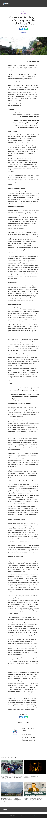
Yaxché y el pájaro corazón (31, 776)
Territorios (23, 13)
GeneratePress (33, 816)
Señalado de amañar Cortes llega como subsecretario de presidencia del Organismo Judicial (34, 800)
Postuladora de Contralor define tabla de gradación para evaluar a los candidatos (11, 776)
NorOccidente (34, 12)
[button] (39, 3)
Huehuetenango (25, 12)
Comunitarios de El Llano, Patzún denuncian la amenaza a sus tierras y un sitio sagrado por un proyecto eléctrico (11, 800)
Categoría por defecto (14, 12)
